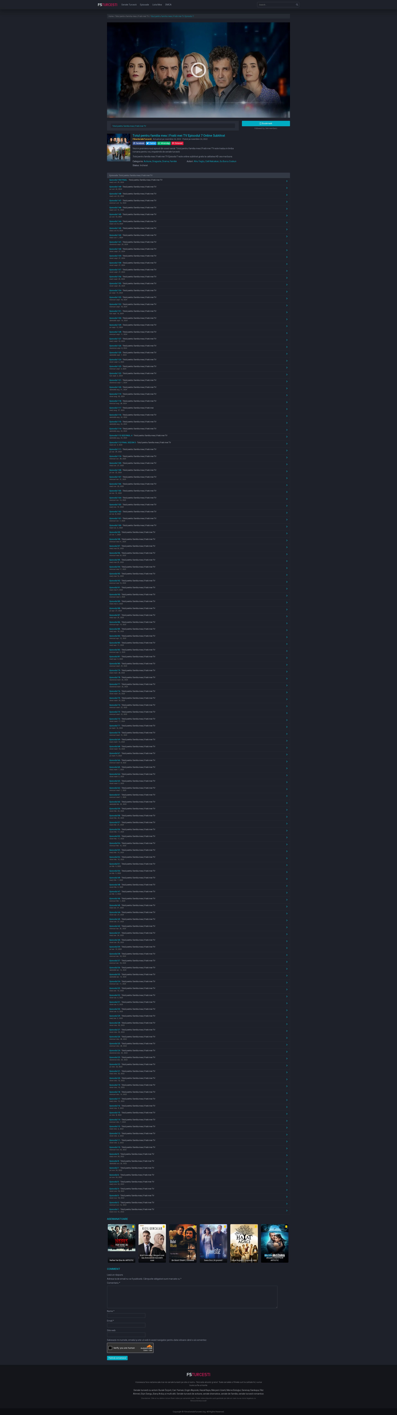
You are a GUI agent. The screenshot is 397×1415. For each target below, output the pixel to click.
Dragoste (156, 161)
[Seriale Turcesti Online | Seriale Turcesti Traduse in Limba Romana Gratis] (107, 7)
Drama (165, 161)
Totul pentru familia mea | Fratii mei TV (129, 126)
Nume (110, 1311)
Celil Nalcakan (212, 161)
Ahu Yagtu (199, 161)
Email (110, 1321)
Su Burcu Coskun (228, 161)
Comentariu (113, 1283)
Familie (173, 161)
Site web (111, 1330)
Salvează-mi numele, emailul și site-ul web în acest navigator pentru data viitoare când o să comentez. (157, 1340)
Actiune (147, 161)
